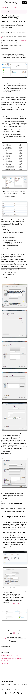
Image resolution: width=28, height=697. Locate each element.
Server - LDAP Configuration (8, 666)
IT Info (9, 7)
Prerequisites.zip (22, 40)
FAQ (19, 684)
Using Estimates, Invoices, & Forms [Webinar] (12, 658)
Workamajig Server (17, 7)
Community (15, 640)
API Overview (4, 663)
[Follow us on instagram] (10, 693)
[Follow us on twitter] (18, 693)
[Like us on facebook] (6, 693)
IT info (14, 684)
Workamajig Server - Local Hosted (9, 655)
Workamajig (4, 7)
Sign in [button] (24, 2)
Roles (2, 684)
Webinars (24, 684)
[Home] (9, 2)
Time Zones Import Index (7, 661)
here (2, 37)
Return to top (4, 646)
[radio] (10, 633)
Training (8, 684)
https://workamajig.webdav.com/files (11, 603)
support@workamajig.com (7, 638)
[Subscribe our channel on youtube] (22, 693)
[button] (20, 3)
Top (16, 693)
